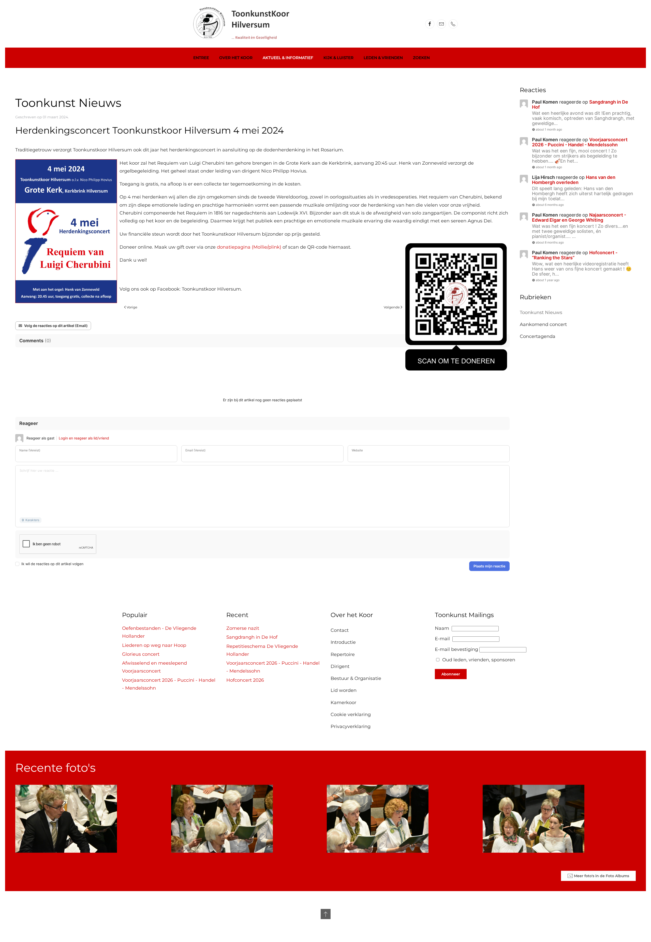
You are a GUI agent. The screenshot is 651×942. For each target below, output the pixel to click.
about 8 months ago (550, 242)
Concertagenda (537, 336)
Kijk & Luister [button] (338, 57)
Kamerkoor (343, 702)
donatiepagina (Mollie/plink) (249, 247)
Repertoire (343, 654)
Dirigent (340, 666)
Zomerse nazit (242, 628)
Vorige (132, 307)
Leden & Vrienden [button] (383, 57)
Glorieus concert (140, 654)
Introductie (343, 642)
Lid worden (344, 690)
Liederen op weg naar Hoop (154, 645)
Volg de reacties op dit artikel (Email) (56, 325)
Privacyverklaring (351, 726)
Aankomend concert (543, 324)
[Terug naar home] (245, 23)
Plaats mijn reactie (489, 566)
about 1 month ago (549, 129)
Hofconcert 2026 (245, 680)
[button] (326, 914)
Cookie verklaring (351, 714)
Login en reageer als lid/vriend (84, 438)
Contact (340, 630)
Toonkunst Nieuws (541, 312)
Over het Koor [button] (236, 57)
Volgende (392, 307)
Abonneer (450, 674)
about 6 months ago (550, 205)
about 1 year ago (547, 280)
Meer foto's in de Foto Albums (601, 876)
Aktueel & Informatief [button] (288, 57)
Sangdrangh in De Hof (251, 637)
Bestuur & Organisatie (356, 678)
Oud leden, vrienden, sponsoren (478, 660)
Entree (201, 57)
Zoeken (421, 57)
